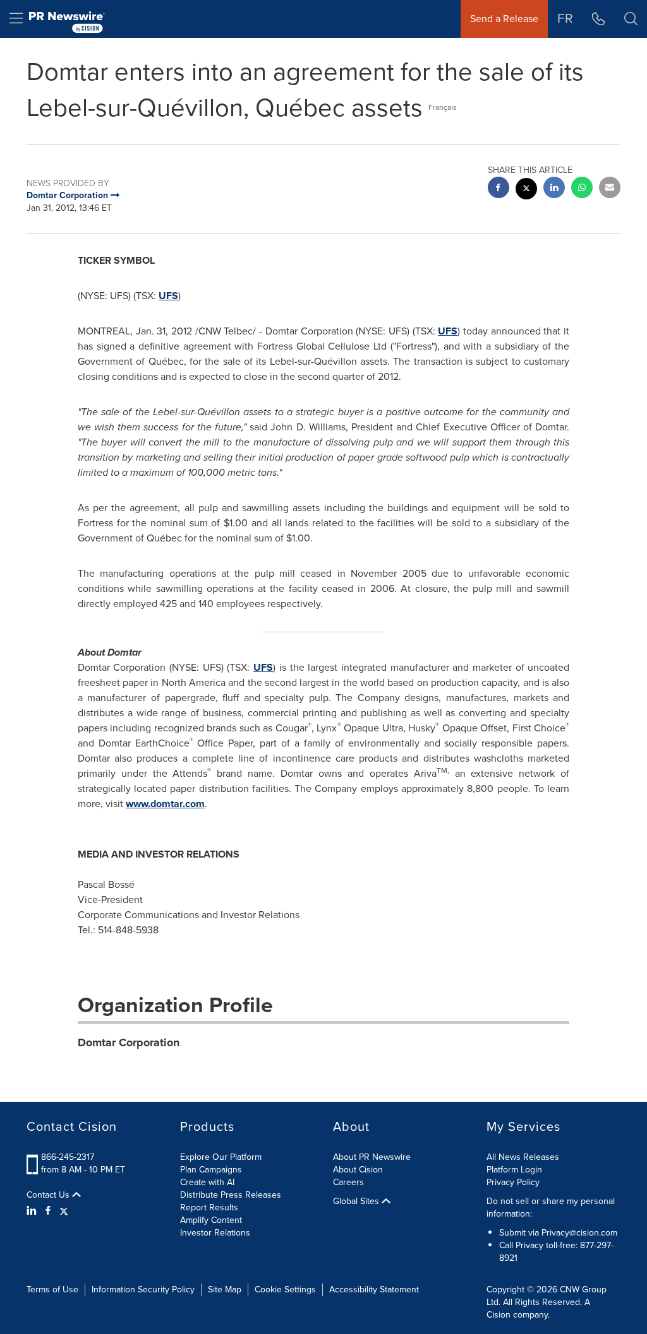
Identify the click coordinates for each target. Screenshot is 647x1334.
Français (442, 107)
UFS (168, 295)
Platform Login (514, 1169)
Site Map (224, 1289)
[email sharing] (609, 189)
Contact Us (49, 1195)
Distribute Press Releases (230, 1194)
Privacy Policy (513, 1182)
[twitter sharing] (526, 190)
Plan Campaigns (211, 1169)
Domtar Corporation (128, 1042)
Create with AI (207, 1182)
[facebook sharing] (498, 189)
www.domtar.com (165, 803)
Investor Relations (215, 1232)
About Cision (358, 1169)
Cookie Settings (285, 1289)
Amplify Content (211, 1220)
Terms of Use (52, 1289)
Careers (348, 1182)
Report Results (209, 1207)
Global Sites (357, 1201)
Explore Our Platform (221, 1157)
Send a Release (504, 18)
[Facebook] (48, 1211)
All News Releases (523, 1157)
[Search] (631, 19)
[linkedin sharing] (554, 189)
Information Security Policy (143, 1289)
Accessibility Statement (374, 1289)
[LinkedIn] (33, 1211)
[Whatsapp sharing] (582, 189)
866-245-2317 (67, 1157)
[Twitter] (63, 1211)
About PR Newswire (372, 1157)
